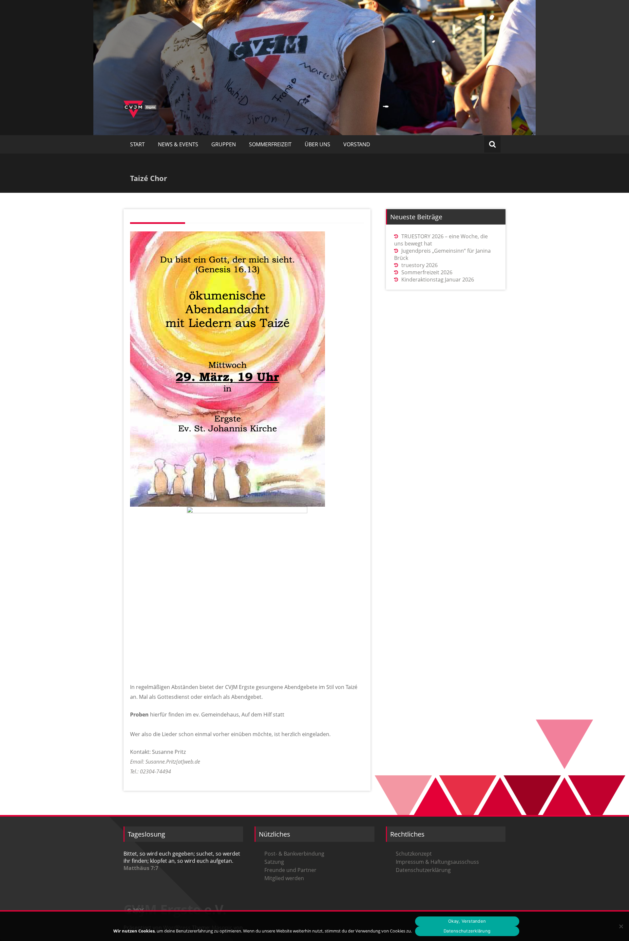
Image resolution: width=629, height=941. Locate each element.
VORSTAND (356, 144)
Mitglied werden (284, 878)
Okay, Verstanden (467, 921)
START (137, 144)
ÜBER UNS (317, 144)
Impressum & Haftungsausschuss (437, 861)
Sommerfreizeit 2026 (426, 272)
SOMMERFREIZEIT (270, 144)
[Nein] (621, 926)
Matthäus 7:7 (141, 868)
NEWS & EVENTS (178, 144)
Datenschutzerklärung (423, 870)
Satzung (274, 861)
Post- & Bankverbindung (294, 853)
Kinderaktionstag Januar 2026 (437, 279)
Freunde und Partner (290, 870)
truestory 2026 (419, 265)
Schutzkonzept (414, 853)
